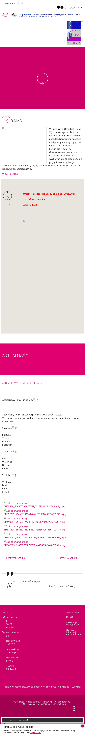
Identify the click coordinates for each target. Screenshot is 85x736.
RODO (69, 616)
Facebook (4, 674)
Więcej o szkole (10, 173)
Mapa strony (76, 707)
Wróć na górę (74, 708)
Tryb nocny (55, 7)
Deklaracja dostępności (72, 623)
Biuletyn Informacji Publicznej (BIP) (73, 632)
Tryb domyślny (52, 7)
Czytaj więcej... (35, 733)
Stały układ (69, 7)
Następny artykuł (68, 558)
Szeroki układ (73, 7)
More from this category (14, 363)
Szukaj (22, 3)
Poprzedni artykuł (16, 558)
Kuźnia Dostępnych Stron (53, 703)
